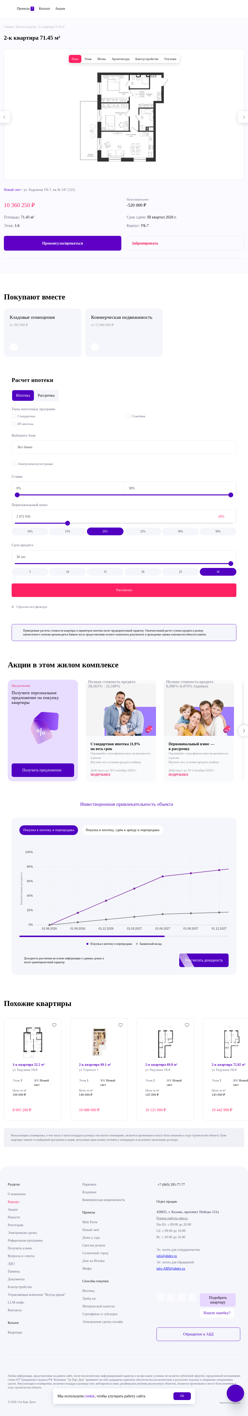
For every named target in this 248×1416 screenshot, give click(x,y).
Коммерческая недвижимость (103, 1200)
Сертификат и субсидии (99, 1314)
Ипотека (88, 1291)
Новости (14, 1217)
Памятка (14, 1271)
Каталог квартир (26, 27)
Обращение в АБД (198, 1334)
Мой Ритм (89, 1222)
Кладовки (89, 1192)
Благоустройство (20, 1287)
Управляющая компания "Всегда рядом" (37, 1295)
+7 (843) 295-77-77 (171, 1184)
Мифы (87, 1268)
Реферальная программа (25, 1240)
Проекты (25, 8)
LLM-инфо (16, 1302)
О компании (17, 1194)
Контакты (15, 1310)
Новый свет (12, 190)
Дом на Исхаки (93, 1261)
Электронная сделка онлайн (102, 1322)
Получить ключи (20, 1248)
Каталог (44, 8)
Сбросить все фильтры (31, 607)
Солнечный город (95, 1253)
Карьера (13, 1202)
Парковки (89, 1184)
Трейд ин (89, 1298)
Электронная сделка (22, 1233)
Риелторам (15, 1225)
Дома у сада (91, 1237)
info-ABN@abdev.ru (170, 1268)
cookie (90, 1396)
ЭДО (11, 1264)
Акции (60, 8)
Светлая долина (93, 1245)
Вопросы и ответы (21, 1256)
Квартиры (15, 1332)
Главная (9, 27)
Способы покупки (95, 1281)
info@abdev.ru (166, 1256)
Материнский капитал (98, 1306)
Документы (16, 1279)
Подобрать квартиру (218, 1300)
